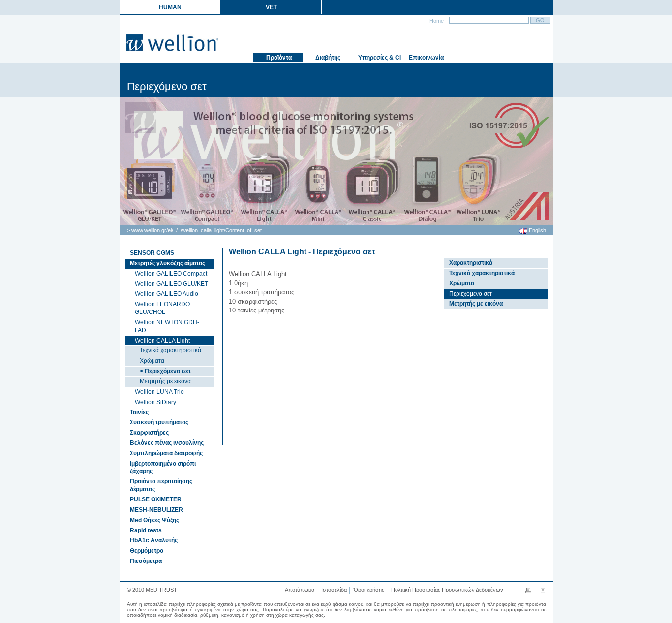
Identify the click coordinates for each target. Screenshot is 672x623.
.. (174, 230)
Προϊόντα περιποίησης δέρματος (161, 485)
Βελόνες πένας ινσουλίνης (167, 442)
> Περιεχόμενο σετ (165, 371)
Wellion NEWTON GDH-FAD (167, 326)
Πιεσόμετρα (146, 561)
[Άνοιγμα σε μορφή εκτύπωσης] (531, 592)
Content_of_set (243, 230)
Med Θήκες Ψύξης (154, 520)
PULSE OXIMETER (156, 499)
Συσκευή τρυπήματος (159, 422)
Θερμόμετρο (146, 550)
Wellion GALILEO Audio (166, 293)
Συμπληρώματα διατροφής (166, 453)
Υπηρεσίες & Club (379, 57)
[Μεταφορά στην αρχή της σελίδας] (543, 592)
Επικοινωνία (425, 57)
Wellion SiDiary (155, 402)
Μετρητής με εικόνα (165, 381)
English (536, 230)
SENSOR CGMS (152, 252)
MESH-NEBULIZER (156, 509)
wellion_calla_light (203, 230)
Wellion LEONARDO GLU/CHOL (162, 308)
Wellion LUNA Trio (159, 391)
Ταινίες (139, 412)
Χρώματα (152, 360)
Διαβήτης (327, 57)
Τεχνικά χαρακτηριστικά (170, 350)
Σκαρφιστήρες (149, 432)
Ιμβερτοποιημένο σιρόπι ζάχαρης (163, 467)
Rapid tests (146, 530)
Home (436, 21)
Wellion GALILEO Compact (171, 273)
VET (271, 7)
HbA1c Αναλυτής (154, 540)
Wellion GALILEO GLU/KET (171, 283)
